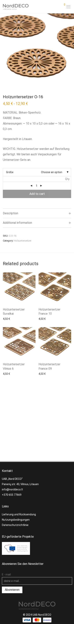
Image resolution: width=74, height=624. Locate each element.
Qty (67, 178)
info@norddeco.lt (12, 489)
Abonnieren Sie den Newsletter (22, 564)
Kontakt (7, 471)
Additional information (17, 223)
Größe (9, 172)
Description (10, 213)
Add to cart (37, 194)
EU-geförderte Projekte (18, 536)
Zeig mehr (7, 318)
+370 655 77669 (11, 494)
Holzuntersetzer (22, 240)
